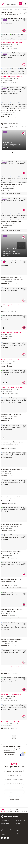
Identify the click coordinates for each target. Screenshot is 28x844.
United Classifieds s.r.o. (13, 842)
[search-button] (20, 3)
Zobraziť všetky (14, 799)
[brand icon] (2, 3)
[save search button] (25, 13)
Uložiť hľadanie (9, 754)
